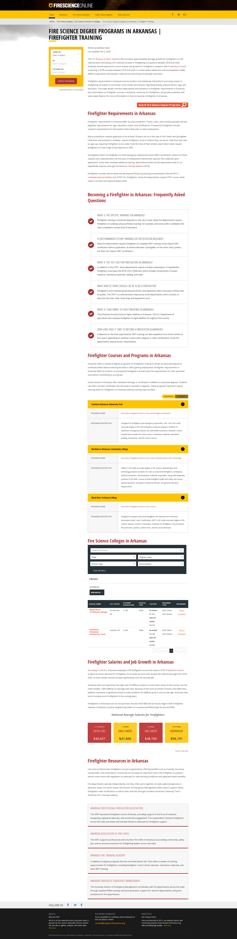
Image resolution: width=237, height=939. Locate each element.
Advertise (88, 935)
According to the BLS (97, 670)
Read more (52, 928)
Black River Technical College (98, 611)
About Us (52, 913)
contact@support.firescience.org (110, 923)
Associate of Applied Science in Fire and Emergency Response (145, 413)
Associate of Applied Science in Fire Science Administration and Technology (151, 458)
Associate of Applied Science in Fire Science (138, 506)
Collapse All (169, 396)
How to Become (124, 14)
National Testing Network (131, 166)
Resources (63, 14)
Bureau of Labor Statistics (108, 59)
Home (52, 14)
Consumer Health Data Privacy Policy (119, 935)
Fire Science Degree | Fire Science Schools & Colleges (78, 21)
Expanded (181, 396)
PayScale (184, 751)
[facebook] (172, 14)
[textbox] (137, 550)
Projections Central (177, 66)
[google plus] (185, 14)
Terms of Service (99, 935)
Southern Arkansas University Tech (97, 632)
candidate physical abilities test (102, 177)
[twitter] (178, 14)
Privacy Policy (147, 913)
